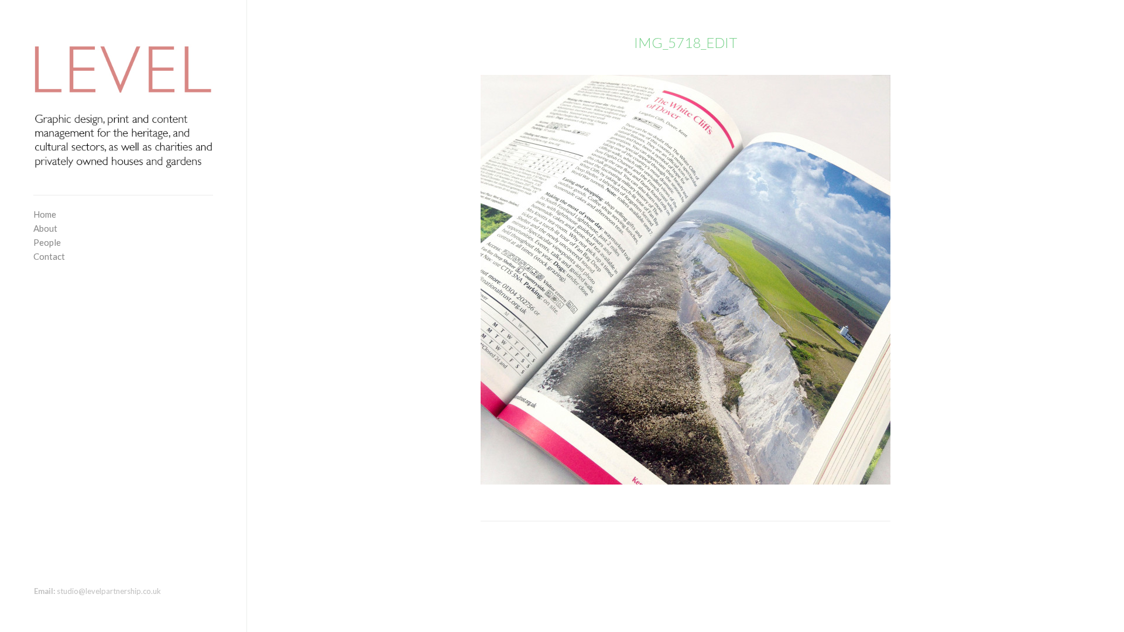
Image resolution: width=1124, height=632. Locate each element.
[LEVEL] (123, 100)
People (47, 242)
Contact (49, 256)
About (45, 228)
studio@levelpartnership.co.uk (109, 591)
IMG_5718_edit (685, 42)
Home (44, 214)
